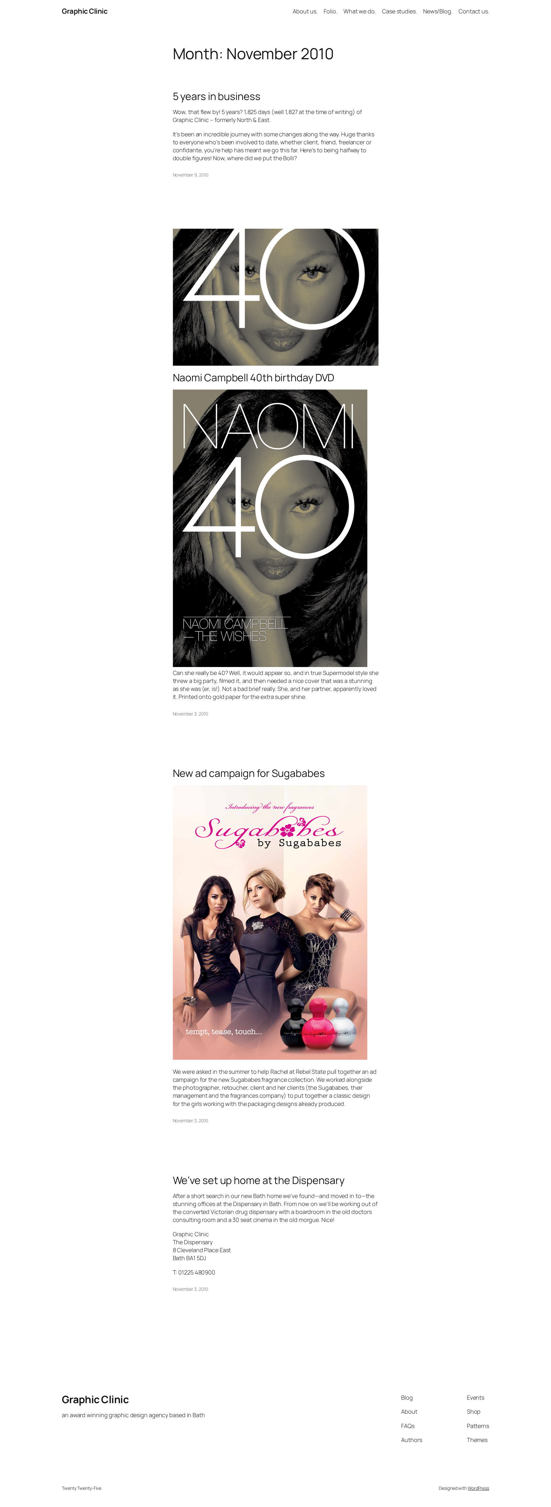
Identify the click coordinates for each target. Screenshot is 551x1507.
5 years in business (217, 96)
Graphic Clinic (84, 11)
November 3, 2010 (190, 714)
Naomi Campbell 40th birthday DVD (253, 377)
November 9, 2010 (190, 175)
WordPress (478, 1488)
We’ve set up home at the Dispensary (259, 1180)
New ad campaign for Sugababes (249, 773)
